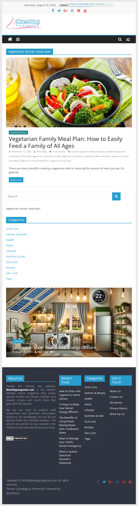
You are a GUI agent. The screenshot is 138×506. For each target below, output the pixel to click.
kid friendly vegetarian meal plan (36, 156)
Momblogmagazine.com (20, 389)
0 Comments (59, 151)
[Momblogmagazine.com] (10, 39)
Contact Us (116, 397)
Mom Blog (42, 151)
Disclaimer (116, 402)
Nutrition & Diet (18, 132)
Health (10, 240)
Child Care (12, 228)
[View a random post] (128, 39)
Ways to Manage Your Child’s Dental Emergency (86, 6)
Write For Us (117, 414)
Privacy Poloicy (118, 408)
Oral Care (12, 262)
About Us (115, 391)
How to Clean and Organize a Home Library (69, 394)
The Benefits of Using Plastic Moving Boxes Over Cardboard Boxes (69, 425)
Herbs (9, 245)
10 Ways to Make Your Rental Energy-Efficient (54, 347)
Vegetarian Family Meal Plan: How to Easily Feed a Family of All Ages (65, 142)
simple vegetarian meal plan (68, 156)
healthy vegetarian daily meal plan (88, 151)
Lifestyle (11, 251)
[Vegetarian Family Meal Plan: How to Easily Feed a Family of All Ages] (69, 60)
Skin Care (11, 273)
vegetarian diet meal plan (97, 156)
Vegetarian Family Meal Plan (34, 160)
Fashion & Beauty (16, 234)
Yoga (9, 278)
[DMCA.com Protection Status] (17, 438)
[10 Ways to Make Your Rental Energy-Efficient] (69, 289)
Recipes (10, 267)
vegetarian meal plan (60, 160)
